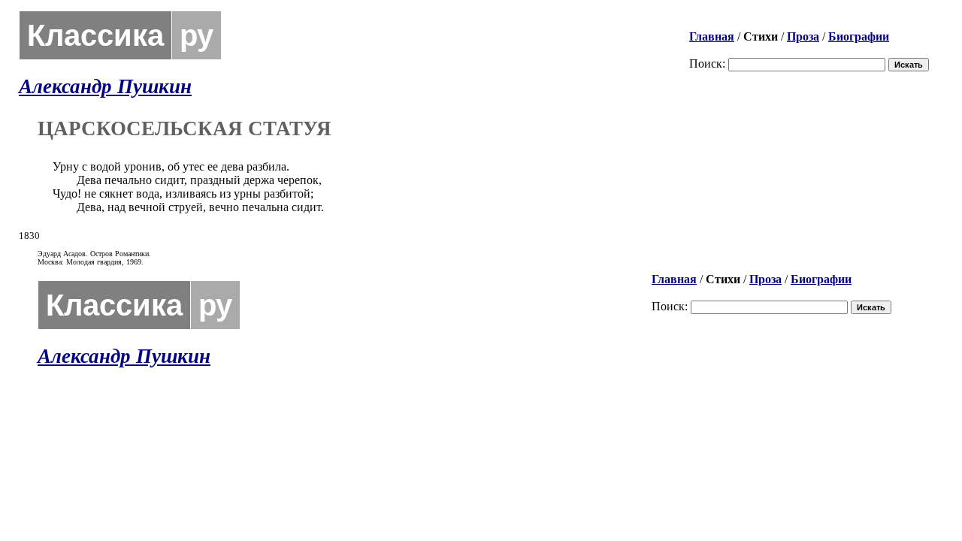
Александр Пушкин (105, 86)
